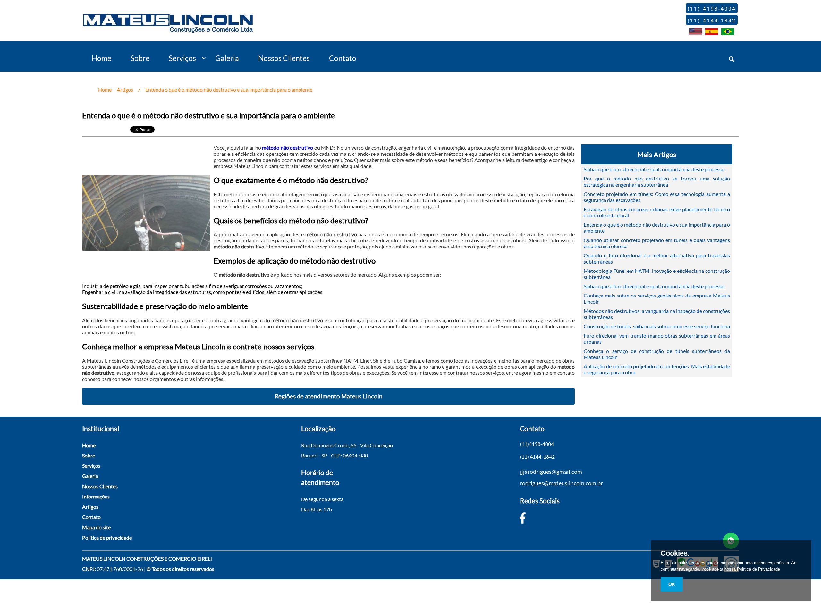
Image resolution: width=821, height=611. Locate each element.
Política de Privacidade (758, 569)
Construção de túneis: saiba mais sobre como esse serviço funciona (657, 326)
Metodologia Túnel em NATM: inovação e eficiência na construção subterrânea (657, 274)
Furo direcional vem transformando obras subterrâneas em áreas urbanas (657, 338)
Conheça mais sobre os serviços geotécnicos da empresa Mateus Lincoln (657, 298)
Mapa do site (96, 527)
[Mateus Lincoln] (168, 28)
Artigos (90, 507)
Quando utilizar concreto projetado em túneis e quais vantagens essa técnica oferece (657, 243)
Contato (342, 58)
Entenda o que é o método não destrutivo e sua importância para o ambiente (657, 228)
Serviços (182, 58)
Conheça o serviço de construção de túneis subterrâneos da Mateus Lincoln (657, 354)
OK (671, 584)
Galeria (227, 58)
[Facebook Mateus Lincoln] (523, 517)
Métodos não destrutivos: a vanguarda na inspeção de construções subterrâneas (657, 314)
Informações (96, 496)
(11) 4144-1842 (537, 457)
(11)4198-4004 (537, 444)
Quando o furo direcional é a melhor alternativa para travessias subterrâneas (657, 258)
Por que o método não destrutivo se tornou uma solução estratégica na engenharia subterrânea (657, 181)
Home (101, 58)
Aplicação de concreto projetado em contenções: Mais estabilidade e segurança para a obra (657, 369)
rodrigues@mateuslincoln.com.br (561, 483)
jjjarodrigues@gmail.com (551, 471)
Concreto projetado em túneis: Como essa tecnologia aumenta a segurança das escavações (657, 197)
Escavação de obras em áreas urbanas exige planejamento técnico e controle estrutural (657, 212)
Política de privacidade (107, 537)
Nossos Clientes (284, 58)
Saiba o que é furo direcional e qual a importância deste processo (654, 169)
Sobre (140, 58)
